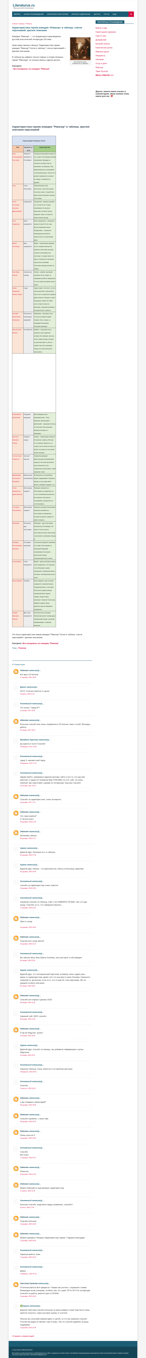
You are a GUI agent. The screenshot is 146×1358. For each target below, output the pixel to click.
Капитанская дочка (104, 47)
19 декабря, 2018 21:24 (28, 944)
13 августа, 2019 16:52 (28, 1088)
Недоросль (100, 55)
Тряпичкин (15, 523)
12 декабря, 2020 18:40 (28, 1224)
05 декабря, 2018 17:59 (28, 855)
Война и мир (101, 28)
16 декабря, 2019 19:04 (28, 1138)
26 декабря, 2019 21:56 (28, 1174)
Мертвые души (102, 51)
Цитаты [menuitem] (97, 14)
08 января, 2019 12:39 (27, 1019)
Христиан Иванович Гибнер (15, 440)
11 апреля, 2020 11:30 (27, 1191)
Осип (14, 186)
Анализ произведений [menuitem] (33, 14)
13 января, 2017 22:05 (27, 710)
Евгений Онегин (103, 44)
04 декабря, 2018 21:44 (28, 822)
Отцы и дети (101, 63)
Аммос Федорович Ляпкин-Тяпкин (17, 291)
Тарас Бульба (102, 71)
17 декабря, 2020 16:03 (28, 1257)
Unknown (24, 670)
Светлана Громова (29, 1283)
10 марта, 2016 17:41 (27, 694)
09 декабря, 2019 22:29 (28, 1121)
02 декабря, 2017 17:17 (28, 802)
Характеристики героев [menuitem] (57, 14)
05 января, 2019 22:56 (27, 960)
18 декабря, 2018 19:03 (28, 927)
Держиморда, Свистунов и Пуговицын (16, 478)
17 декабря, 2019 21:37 (28, 1158)
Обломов (100, 59)
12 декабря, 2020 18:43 (28, 1240)
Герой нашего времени (106, 32)
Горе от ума (101, 36)
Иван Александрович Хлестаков (17, 157)
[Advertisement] (52, 98)
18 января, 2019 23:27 (27, 1055)
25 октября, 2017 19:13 (28, 786)
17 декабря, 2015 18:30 (28, 677)
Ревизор (29, 24)
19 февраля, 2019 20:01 (28, 1072)
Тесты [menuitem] (106, 14)
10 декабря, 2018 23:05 (28, 888)
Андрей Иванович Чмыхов (15, 616)
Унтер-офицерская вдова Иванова (17, 491)
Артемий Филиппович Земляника (16, 317)
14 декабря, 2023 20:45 (28, 1296)
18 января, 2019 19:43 (27, 1036)
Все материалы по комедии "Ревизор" (31, 69)
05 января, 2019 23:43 (27, 986)
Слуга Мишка (16, 561)
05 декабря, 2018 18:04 (28, 871)
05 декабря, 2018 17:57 (28, 838)
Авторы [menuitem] (17, 14)
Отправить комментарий (23, 1336)
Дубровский (101, 40)
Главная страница (18, 24)
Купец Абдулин (17, 581)
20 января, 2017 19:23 (27, 730)
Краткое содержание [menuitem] (81, 14)
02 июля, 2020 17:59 (27, 1207)
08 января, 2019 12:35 (27, 1002)
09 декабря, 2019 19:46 (28, 1105)
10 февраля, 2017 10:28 (28, 747)
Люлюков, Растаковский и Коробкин (17, 546)
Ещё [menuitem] (114, 14)
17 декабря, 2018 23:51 (28, 908)
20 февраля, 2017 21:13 (28, 763)
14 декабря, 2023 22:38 (28, 1327)
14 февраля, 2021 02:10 (28, 1274)
